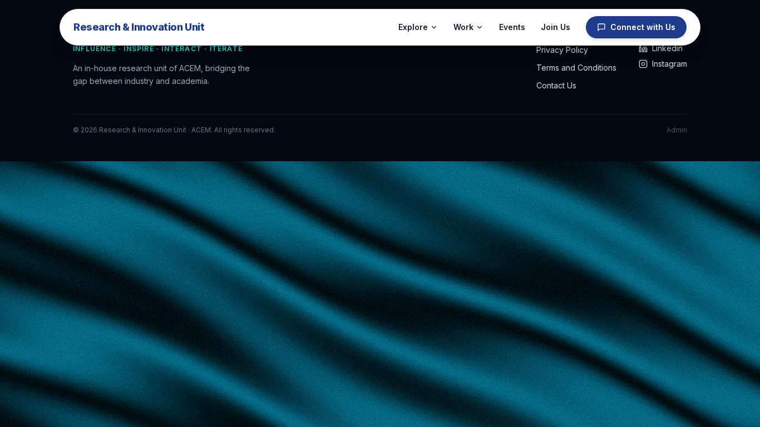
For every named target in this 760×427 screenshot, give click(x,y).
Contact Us (556, 85)
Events (512, 27)
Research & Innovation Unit (138, 27)
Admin (677, 130)
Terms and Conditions (576, 67)
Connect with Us (642, 27)
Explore (413, 27)
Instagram (669, 63)
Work (463, 27)
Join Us (555, 27)
